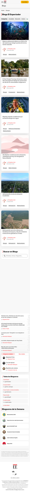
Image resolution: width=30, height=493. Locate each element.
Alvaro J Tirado (6, 328)
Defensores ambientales (14, 128)
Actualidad (11, 19)
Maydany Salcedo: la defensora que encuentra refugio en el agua (13, 117)
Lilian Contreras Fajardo (12, 437)
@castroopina (8, 381)
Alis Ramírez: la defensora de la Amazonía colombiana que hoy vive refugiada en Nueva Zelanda (14, 156)
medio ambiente (12, 168)
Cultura (23, 19)
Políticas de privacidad (14, 482)
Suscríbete (24, 2)
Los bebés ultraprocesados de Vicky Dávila (12, 340)
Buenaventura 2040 (11, 414)
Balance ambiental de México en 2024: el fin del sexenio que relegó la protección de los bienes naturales (15, 43)
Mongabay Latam (11, 48)
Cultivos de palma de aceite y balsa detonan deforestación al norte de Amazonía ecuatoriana (15, 194)
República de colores (12, 368)
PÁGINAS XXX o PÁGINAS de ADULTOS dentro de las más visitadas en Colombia (12, 316)
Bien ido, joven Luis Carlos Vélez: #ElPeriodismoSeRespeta (9, 347)
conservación (12, 92)
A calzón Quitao (8, 402)
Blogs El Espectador (11, 14)
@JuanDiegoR (8, 397)
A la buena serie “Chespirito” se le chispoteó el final (12, 333)
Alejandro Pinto (6, 319)
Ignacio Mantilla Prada (12, 426)
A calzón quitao (6, 400)
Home (2, 10)
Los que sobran (6, 384)
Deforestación (12, 205)
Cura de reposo (10, 362)
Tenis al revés (6, 395)
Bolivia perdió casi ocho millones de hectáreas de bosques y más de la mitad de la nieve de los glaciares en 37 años (15, 231)
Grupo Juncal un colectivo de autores (15, 420)
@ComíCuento (8, 392)
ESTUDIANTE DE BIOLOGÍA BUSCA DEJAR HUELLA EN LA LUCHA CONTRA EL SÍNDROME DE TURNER (13, 325)
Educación (17, 19)
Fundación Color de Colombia (12, 370)
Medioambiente (12, 54)
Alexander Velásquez (7, 336)
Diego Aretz (9, 443)
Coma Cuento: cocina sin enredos (11, 390)
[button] (28, 19)
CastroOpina (6, 379)
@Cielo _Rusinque (9, 386)
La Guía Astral (6, 405)
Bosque (5, 54)
